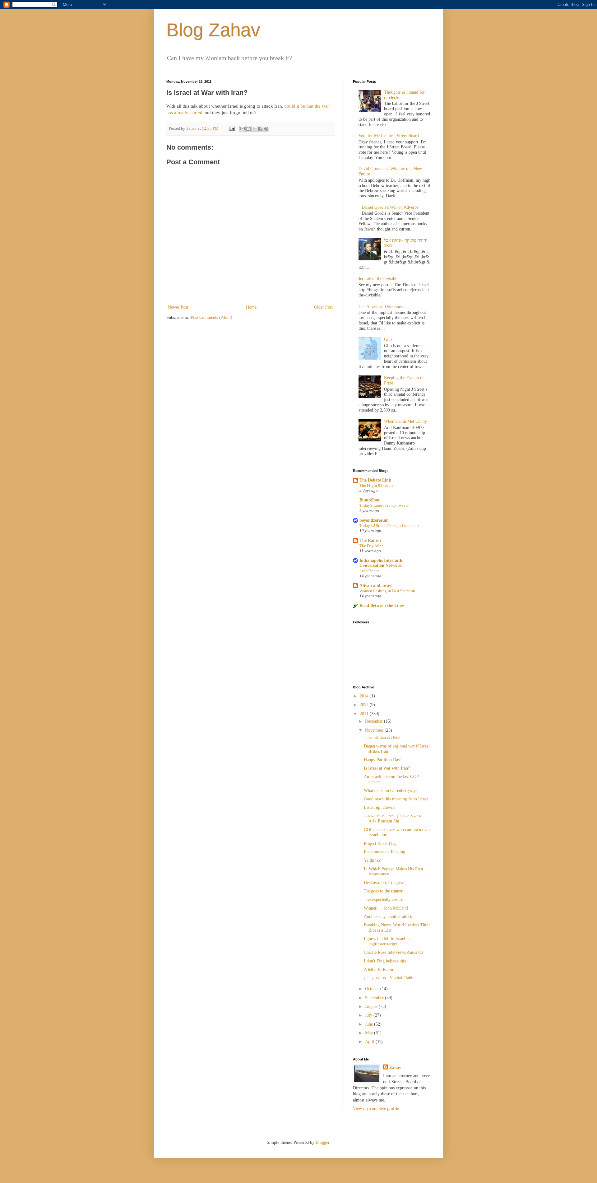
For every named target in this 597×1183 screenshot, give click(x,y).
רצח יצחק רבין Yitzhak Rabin (389, 978)
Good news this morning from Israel (396, 799)
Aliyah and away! (376, 585)
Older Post (323, 307)
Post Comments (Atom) (211, 317)
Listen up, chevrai (380, 807)
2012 (365, 704)
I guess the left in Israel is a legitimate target (388, 941)
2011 (365, 713)
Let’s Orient (369, 570)
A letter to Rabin (378, 969)
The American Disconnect (381, 306)
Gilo (388, 339)
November (375, 730)
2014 (365, 696)
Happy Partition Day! (383, 759)
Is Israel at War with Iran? (387, 768)
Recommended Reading (384, 852)
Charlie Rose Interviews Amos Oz (393, 952)
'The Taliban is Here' (382, 737)
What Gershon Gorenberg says (390, 790)
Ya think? (372, 860)
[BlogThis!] (248, 129)
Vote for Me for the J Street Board (389, 135)
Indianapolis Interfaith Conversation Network (380, 563)
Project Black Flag (380, 843)
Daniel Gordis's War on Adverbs (390, 207)
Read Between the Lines (381, 605)
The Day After (371, 545)
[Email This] (242, 129)
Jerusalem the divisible (378, 278)
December (374, 721)
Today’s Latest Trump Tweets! (384, 505)
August (372, 1006)
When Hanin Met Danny (405, 421)
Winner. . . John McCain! (386, 908)
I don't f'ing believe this (385, 961)
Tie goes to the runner (383, 891)
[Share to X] (254, 129)
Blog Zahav (213, 30)
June (369, 1024)
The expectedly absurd (383, 899)
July (369, 1015)
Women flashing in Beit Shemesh (387, 591)
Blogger (322, 1142)
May (369, 1033)
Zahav (395, 1067)
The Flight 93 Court (376, 485)
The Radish (370, 540)
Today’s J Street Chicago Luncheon (389, 525)
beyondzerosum (374, 520)
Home (251, 307)
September (375, 997)
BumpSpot (369, 500)
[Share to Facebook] (260, 129)
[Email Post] (231, 128)
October (372, 988)
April (370, 1041)
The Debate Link (375, 480)
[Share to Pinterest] (266, 129)
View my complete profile (376, 1108)
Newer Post (178, 307)
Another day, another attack (388, 916)
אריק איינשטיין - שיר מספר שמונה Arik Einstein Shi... (393, 818)
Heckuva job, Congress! (385, 882)
